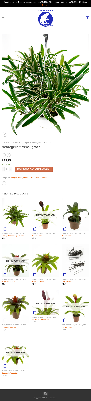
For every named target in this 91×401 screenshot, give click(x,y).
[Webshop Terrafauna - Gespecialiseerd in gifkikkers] (45, 18)
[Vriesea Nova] (75, 214)
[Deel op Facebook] (4, 183)
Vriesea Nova (67, 236)
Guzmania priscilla (9, 281)
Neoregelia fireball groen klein (13, 236)
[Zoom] (5, 134)
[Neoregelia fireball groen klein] (15, 214)
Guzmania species (9, 327)
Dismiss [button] (45, 5)
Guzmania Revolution (10, 373)
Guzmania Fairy (38, 281)
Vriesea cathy (37, 236)
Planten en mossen (11, 143)
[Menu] (3, 18)
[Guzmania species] (15, 306)
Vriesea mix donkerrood (40, 319)
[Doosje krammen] (75, 260)
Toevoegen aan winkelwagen (33, 169)
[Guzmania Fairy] (45, 260)
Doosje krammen (68, 281)
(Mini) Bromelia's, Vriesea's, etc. (36, 143)
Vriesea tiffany (67, 327)
